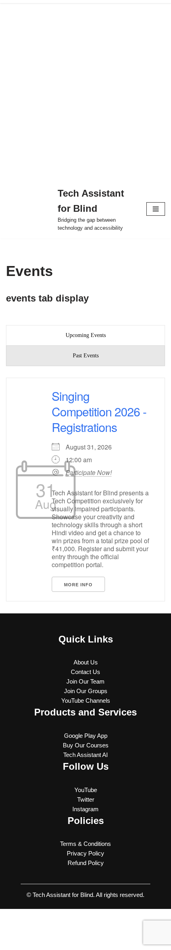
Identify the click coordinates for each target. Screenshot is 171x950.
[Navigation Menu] (155, 209)
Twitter (85, 799)
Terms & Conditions (85, 843)
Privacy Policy (85, 853)
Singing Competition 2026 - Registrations (99, 411)
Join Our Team (85, 681)
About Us (86, 662)
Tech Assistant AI (85, 754)
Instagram (85, 809)
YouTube (85, 789)
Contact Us (85, 671)
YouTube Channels (85, 700)
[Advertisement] (85, 89)
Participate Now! (89, 472)
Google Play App (85, 735)
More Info (78, 584)
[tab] (85, 335)
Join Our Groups (85, 691)
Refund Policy (86, 862)
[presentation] (85, 335)
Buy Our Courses (86, 745)
